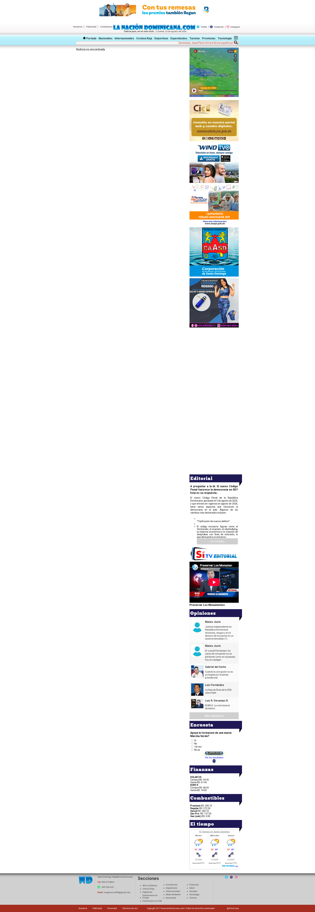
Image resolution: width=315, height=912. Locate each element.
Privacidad (112, 908)
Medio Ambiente (173, 894)
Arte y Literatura (150, 885)
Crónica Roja (148, 889)
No (195, 743)
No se (197, 749)
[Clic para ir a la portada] (86, 880)
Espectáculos (178, 38)
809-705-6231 (108, 887)
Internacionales (124, 38)
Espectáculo (171, 888)
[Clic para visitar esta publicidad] (157, 9)
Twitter (204, 27)
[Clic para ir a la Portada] (155, 29)
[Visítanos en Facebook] (231, 877)
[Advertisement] (214, 351)
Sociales (193, 891)
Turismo (194, 38)
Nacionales (105, 38)
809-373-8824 (108, 882)
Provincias (208, 38)
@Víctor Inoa (233, 908)
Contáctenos (106, 26)
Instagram (235, 27)
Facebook (219, 27)
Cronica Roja (144, 38)
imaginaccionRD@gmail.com (117, 892)
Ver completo (217, 541)
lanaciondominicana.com (172, 908)
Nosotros (77, 26)
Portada (91, 38)
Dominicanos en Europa (150, 896)
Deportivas (161, 38)
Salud (191, 888)
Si (195, 740)
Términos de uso (129, 908)
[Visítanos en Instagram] (236, 877)
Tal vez (198, 746)
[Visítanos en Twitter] (226, 877)
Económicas (171, 885)
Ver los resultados (214, 757)
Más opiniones (214, 715)
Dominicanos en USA (152, 901)
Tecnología (225, 38)
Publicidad (91, 26)
